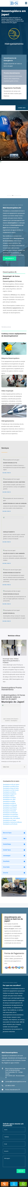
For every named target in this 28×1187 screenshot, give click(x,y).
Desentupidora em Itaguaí (9, 810)
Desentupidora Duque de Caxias (11, 800)
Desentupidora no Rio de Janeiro (11, 796)
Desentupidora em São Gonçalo (11, 802)
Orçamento (9, 271)
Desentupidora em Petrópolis (10, 825)
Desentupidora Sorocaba (9, 839)
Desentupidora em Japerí (9, 812)
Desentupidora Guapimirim (9, 806)
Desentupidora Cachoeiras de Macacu (12, 834)
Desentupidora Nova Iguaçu (10, 821)
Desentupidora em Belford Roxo (11, 798)
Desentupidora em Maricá (9, 815)
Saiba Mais (7, 485)
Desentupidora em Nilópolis (10, 819)
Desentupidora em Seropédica (10, 829)
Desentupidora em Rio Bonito (10, 836)
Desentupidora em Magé (9, 813)
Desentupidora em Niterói (9, 804)
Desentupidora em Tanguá (9, 832)
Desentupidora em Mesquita (10, 817)
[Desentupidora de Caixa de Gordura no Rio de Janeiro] (14, 210)
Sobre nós (22, 107)
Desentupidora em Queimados (10, 827)
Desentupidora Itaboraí (8, 808)
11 (20, 207)
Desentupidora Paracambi (9, 823)
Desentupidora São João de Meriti (11, 830)
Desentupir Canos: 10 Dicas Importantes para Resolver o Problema (11, 673)
